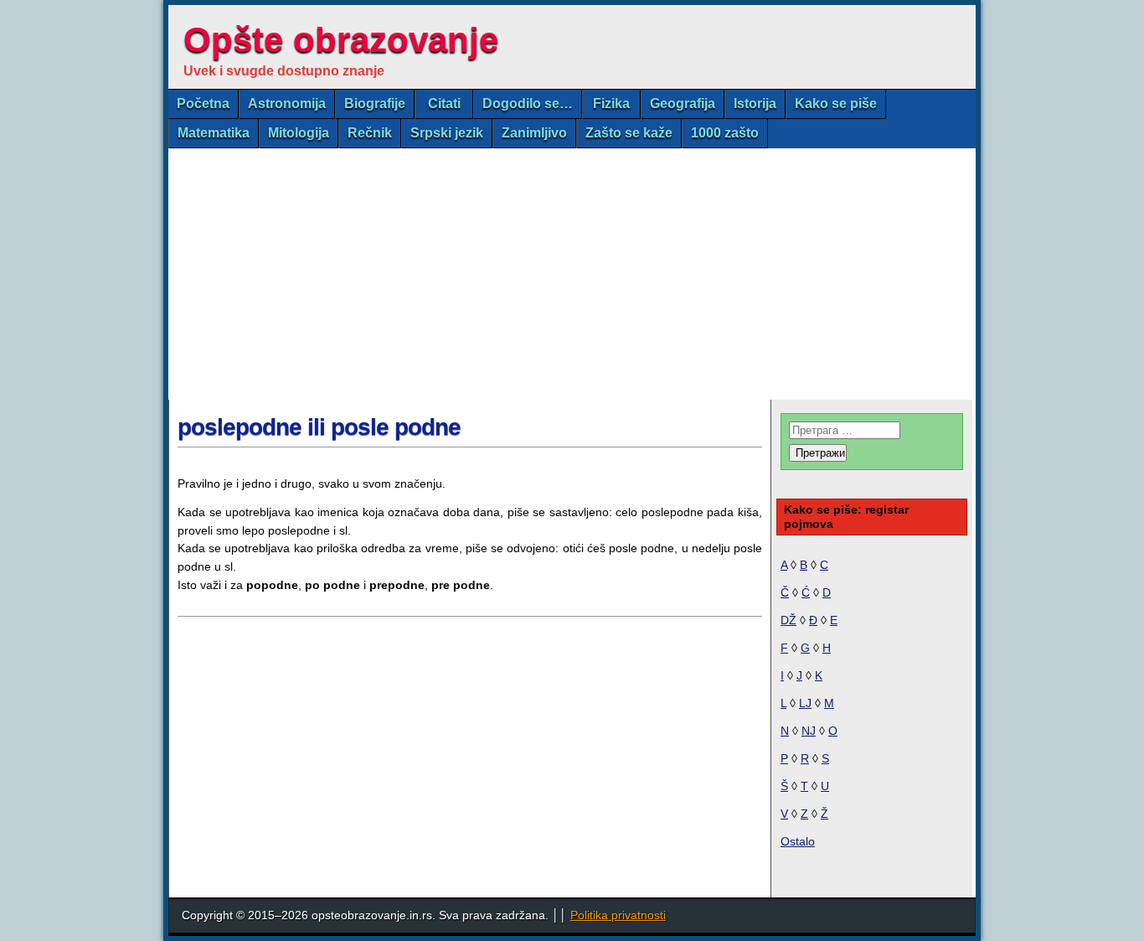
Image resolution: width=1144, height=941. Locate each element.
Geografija (682, 103)
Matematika (214, 133)
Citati (444, 103)
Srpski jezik (446, 133)
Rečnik (370, 133)
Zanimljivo (534, 133)
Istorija (755, 103)
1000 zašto (725, 133)
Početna (203, 103)
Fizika (611, 103)
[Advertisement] (572, 274)
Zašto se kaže (628, 133)
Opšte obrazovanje (340, 39)
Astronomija (287, 103)
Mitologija (298, 133)
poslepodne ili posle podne (319, 427)
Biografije (374, 103)
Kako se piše (836, 103)
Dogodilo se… (527, 103)
